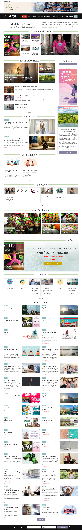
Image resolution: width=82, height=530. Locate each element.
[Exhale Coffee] (31, 422)
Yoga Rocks (45, 308)
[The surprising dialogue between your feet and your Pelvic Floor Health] (42, 142)
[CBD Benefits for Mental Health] (31, 509)
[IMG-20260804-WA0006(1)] (41, 7)
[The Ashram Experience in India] (68, 116)
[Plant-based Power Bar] (31, 458)
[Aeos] (69, 446)
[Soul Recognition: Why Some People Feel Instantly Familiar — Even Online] (72, 281)
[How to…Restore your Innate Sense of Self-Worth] (31, 351)
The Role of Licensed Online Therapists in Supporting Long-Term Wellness (35, 290)
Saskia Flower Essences (11, 320)
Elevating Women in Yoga (21, 104)
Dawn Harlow (8, 432)
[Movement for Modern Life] (31, 397)
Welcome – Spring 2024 (11, 380)
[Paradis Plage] (31, 310)
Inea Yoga (45, 432)
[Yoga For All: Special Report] (30, 162)
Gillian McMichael (46, 390)
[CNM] (69, 322)
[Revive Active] (31, 410)
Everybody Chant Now (49, 456)
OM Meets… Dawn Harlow (50, 472)
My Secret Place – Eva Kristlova (25, 52)
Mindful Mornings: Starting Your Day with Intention (15, 123)
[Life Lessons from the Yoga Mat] (31, 474)
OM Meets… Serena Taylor (25, 41)
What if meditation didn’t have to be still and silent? (27, 95)
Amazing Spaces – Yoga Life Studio (35, 42)
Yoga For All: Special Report (30, 170)
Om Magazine (68, 149)
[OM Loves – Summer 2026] (9, 281)
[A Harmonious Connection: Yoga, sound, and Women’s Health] (31, 491)
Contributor (6, 119)
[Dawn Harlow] (31, 434)
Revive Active (8, 408)
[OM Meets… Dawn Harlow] (69, 474)
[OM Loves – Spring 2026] (22, 281)
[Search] (78, 16)
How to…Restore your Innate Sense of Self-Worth (12, 350)
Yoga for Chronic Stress (11, 366)
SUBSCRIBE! (62, 527)
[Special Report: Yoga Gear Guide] (60, 190)
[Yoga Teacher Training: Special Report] (35, 47)
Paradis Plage (8, 308)
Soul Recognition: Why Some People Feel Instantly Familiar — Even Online (72, 290)
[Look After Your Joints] (69, 368)
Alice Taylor (7, 147)
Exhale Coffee (8, 420)
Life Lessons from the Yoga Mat (12, 472)
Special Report (14, 168)
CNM (43, 320)
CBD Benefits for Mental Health (11, 508)
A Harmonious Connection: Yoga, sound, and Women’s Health (11, 490)
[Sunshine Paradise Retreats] (69, 410)
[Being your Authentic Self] (69, 382)
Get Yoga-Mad (47, 196)
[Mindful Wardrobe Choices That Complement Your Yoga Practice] (9, 190)
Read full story (68, 152)
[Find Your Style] (72, 190)
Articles (6, 168)
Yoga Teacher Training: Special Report (35, 53)
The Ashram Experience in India (68, 129)
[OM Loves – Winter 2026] (60, 281)
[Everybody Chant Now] (69, 458)
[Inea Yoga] (69, 434)
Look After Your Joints (49, 366)
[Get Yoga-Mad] (47, 190)
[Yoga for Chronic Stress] (31, 368)
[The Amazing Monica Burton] (69, 491)
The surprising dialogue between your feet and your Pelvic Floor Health (16, 139)
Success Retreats (47, 420)
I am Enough (46, 507)
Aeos (43, 444)
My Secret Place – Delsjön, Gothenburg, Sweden (50, 350)
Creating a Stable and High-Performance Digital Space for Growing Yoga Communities (47, 290)
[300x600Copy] (68, 87)
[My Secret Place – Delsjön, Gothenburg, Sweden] (69, 351)
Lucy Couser (7, 130)
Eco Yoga (6, 332)
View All (29, 112)
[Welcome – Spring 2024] (31, 381)
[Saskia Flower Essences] (31, 322)
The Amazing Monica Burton (48, 489)
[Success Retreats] (69, 422)
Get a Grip (22, 196)
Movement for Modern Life (12, 396)
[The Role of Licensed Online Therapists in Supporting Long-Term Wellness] (34, 281)
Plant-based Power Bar (11, 456)
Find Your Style (72, 196)
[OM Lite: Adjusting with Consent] (69, 334)
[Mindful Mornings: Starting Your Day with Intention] (42, 126)
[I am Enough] (69, 509)
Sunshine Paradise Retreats (47, 408)
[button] (68, 64)
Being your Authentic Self (50, 380)
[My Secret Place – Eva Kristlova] (25, 47)
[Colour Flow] (34, 190)
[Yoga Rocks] (69, 310)
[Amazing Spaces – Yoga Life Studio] (35, 36)
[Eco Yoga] (31, 334)
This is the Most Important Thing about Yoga (26, 86)
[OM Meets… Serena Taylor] (25, 36)
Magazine (9, 168)
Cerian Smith (7, 374)
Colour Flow (34, 196)
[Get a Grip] (22, 190)
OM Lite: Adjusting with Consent (49, 333)
